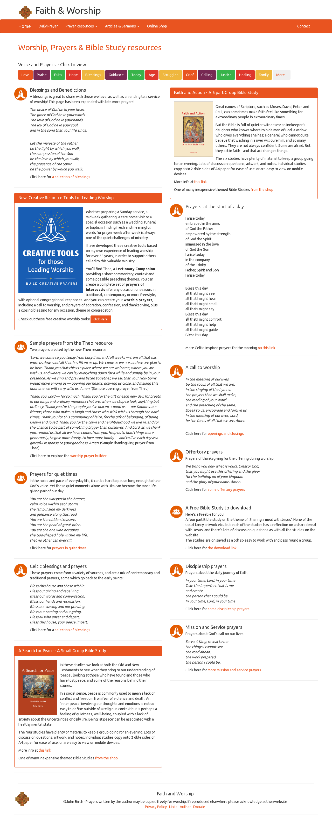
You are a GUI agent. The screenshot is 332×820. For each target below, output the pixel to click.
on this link (266, 348)
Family (264, 75)
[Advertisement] (244, 730)
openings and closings (226, 433)
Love (25, 75)
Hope (73, 75)
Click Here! (100, 319)
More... (281, 75)
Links (173, 807)
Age (152, 75)
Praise (42, 75)
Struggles (170, 75)
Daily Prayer (50, 26)
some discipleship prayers (229, 609)
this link (45, 750)
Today (136, 75)
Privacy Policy (156, 807)
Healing (245, 75)
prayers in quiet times (69, 548)
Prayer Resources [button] (80, 26)
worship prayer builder (88, 456)
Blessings (93, 75)
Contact (303, 26)
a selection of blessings (71, 177)
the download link (222, 548)
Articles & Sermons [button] (121, 26)
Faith (58, 75)
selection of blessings (72, 630)
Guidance (116, 75)
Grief (190, 75)
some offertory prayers (226, 489)
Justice (226, 75)
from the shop (106, 758)
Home (24, 26)
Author (186, 807)
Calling (206, 75)
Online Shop (157, 26)
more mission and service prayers (234, 670)
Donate (199, 807)
